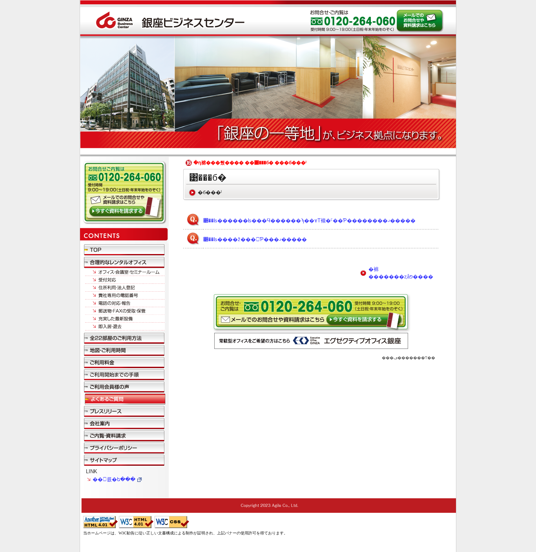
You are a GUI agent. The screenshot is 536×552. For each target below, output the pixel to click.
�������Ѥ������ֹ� (124, 295)
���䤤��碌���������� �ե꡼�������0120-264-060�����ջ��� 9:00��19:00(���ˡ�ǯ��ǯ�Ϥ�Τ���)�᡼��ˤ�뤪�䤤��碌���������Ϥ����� (419, 21)
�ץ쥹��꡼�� (124, 411)
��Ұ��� (124, 423)
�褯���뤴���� (124, 399)
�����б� (124, 279)
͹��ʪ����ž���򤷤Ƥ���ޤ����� (255, 239)
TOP (124, 249)
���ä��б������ (124, 303)
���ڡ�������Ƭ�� (408, 358)
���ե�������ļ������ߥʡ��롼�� (124, 272)
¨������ (124, 327)
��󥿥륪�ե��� (114, 479)
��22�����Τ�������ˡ (124, 338)
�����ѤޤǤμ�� (124, 375)
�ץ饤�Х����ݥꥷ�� (124, 447)
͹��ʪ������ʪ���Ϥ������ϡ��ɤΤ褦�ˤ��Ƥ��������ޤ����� (309, 220)
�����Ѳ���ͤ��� (124, 387)
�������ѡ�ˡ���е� (124, 287)
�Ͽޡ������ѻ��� (124, 350)
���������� (124, 362)
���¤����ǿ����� (124, 318)
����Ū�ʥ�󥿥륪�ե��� (124, 262)
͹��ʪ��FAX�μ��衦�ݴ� (124, 310)
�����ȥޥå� (124, 460)
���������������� (124, 435)
